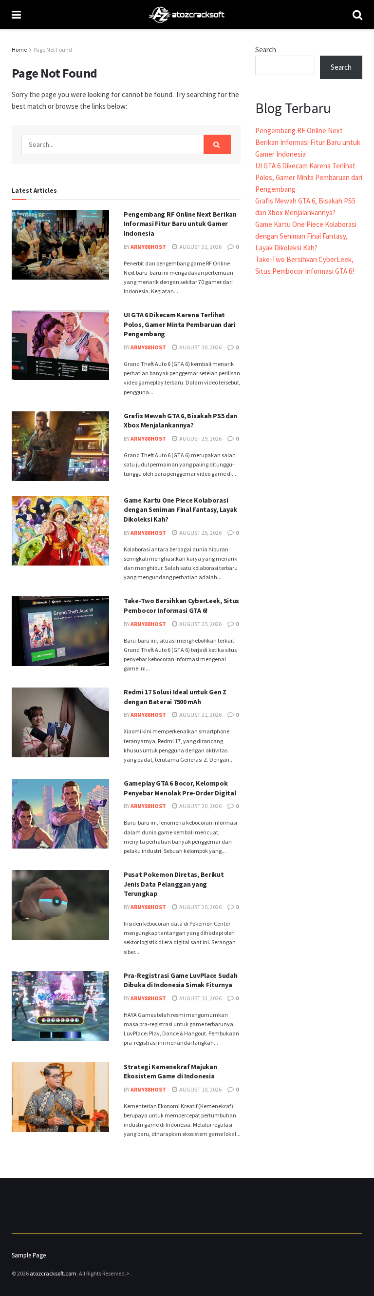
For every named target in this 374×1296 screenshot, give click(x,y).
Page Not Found (53, 49)
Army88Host (148, 246)
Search (265, 49)
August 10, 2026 (200, 1089)
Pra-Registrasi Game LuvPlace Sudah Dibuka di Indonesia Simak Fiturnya (180, 980)
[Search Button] (217, 144)
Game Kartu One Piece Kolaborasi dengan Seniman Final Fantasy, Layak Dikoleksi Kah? (180, 510)
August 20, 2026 (200, 806)
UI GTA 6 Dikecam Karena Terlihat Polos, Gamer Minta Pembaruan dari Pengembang (180, 324)
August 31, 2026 (200, 246)
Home (19, 49)
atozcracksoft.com (53, 1273)
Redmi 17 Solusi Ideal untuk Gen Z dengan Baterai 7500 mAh (175, 697)
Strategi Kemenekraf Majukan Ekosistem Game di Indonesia (170, 1071)
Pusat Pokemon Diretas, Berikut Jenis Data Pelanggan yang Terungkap (174, 884)
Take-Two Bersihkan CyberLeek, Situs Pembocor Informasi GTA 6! (181, 605)
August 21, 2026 (200, 714)
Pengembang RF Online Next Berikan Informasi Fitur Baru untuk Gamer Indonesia (180, 224)
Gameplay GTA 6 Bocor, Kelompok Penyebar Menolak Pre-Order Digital (180, 788)
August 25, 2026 (200, 532)
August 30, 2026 (200, 347)
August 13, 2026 (200, 998)
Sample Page (29, 1255)
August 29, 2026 (200, 438)
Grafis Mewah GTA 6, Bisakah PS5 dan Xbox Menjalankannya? (180, 420)
